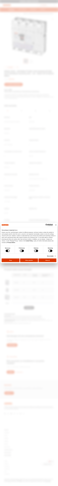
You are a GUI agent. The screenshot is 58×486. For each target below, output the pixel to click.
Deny (10, 260)
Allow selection (29, 260)
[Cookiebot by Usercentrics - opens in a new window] (46, 225)
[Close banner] (55, 224)
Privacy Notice (11, 242)
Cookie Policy (29, 240)
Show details (50, 256)
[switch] (22, 251)
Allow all (47, 260)
